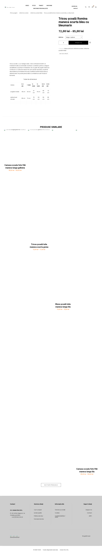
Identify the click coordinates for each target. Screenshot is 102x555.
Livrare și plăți (38, 513)
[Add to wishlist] (24, 134)
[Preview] (24, 138)
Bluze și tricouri (69, 48)
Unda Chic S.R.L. (64, 550)
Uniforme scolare (23, 13)
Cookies (57, 513)
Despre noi (89, 510)
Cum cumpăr (38, 510)
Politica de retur (38, 516)
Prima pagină (13, 13)
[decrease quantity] (60, 42)
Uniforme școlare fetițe (36, 13)
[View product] (24, 131)
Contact (89, 513)
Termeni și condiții (60, 510)
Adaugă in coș (78, 42)
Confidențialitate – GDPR (60, 516)
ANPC (90, 516)
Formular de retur (39, 519)
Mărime (61, 37)
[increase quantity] (66, 42)
